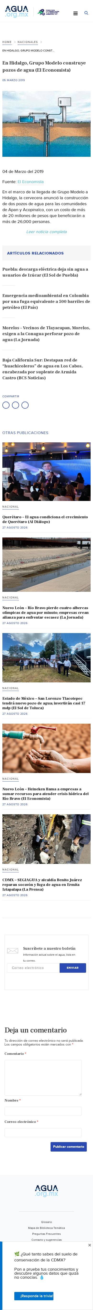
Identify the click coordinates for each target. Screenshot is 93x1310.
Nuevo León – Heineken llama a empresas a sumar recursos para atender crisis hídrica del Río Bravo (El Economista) (45, 794)
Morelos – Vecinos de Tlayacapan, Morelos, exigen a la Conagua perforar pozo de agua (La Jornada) (46, 334)
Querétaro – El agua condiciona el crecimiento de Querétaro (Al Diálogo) (45, 519)
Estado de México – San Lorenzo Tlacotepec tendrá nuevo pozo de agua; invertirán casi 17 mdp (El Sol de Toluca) (43, 703)
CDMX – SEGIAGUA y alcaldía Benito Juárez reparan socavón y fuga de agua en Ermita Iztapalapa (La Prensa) (42, 885)
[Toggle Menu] (75, 14)
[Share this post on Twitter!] (15, 405)
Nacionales (28, 42)
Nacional (10, 506)
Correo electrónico (21, 1122)
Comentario (15, 1053)
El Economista (31, 181)
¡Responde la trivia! (37, 1296)
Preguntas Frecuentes (46, 1234)
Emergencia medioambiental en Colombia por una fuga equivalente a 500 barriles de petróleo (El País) (46, 301)
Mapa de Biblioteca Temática (46, 1228)
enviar (73, 968)
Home (7, 42)
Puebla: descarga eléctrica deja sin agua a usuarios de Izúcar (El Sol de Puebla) (45, 272)
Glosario (46, 1222)
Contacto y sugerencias (46, 1239)
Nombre (13, 1100)
